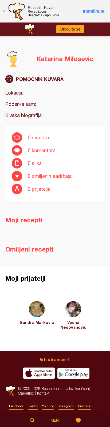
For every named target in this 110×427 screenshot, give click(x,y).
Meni (55, 420)
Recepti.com (10, 390)
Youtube (48, 406)
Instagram (66, 406)
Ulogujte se (70, 29)
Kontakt (43, 393)
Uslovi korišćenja (78, 388)
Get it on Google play (73, 373)
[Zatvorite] (4, 11)
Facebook (16, 406)
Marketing (26, 393)
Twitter (33, 406)
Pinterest (84, 406)
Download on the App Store (39, 373)
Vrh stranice (53, 359)
